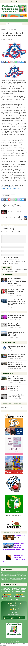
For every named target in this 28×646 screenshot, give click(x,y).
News (8, 28)
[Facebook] (11, 1)
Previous (3, 16)
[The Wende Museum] (14, 473)
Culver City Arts (8, 373)
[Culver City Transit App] (14, 512)
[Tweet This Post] (5, 62)
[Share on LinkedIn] (7, 62)
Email (3, 249)
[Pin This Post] (9, 62)
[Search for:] (14, 23)
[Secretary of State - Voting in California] (14, 528)
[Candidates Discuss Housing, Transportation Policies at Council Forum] (4, 364)
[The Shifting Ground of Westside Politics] (4, 325)
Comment (4, 234)
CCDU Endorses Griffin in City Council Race (16, 347)
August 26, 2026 (14, 319)
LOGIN (20, 641)
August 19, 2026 (14, 307)
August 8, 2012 (6, 39)
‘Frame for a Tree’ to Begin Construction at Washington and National (17, 378)
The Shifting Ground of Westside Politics (16, 324)
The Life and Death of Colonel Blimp (15, 387)
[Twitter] (14, 1)
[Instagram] (17, 1)
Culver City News (8, 274)
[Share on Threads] (25, 62)
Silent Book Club (19, 537)
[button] (26, 20)
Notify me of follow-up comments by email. (14, 261)
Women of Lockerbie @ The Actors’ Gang (16, 395)
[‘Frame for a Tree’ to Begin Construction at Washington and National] (4, 378)
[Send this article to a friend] (11, 62)
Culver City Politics (9, 342)
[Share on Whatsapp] (16, 62)
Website (3, 253)
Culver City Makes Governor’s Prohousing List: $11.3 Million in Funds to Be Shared (17, 281)
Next (25, 16)
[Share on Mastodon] (18, 62)
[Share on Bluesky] (23, 62)
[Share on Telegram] (21, 62)
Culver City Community (10, 312)
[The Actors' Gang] (14, 206)
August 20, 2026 (14, 368)
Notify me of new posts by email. (11, 263)
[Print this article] (14, 62)
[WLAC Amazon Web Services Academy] (14, 434)
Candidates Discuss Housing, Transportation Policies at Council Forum (17, 364)
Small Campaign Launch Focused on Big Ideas (16, 355)
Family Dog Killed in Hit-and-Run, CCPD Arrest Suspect (16, 291)
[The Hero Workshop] (14, 492)
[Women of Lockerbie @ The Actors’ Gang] (4, 396)
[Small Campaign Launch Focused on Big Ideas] (4, 356)
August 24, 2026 (14, 337)
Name (3, 245)
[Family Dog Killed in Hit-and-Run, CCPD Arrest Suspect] (4, 291)
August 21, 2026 (14, 285)
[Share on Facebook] (2, 62)
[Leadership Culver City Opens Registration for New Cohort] (4, 333)
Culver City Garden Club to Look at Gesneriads (17, 316)
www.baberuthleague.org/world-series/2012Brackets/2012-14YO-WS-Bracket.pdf (11, 188)
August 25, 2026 (14, 327)
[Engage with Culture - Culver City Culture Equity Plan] (14, 454)
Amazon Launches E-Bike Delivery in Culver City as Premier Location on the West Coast (17, 302)
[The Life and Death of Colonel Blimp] (4, 388)
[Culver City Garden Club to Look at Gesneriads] (4, 317)
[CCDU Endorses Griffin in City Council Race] (4, 347)
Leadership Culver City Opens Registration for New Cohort (16, 333)
